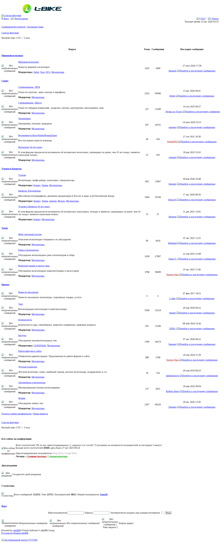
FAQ (202, 18)
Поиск (215, 18)
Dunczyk (172, 199)
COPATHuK (40, 345)
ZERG (172, 328)
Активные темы (35, 27)
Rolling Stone (172, 391)
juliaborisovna (172, 375)
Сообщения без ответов (13, 27)
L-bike (172, 298)
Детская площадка (27, 367)
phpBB (16, 530)
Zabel (36, 72)
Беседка (22, 335)
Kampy (37, 185)
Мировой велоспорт (12, 55)
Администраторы (36, 456)
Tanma (45, 185)
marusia (53, 201)
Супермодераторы (57, 456)
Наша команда (40, 413)
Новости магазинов (28, 292)
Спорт (4, 81)
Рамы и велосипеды (28, 250)
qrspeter (172, 127)
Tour (42, 72)
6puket (172, 313)
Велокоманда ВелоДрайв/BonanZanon (37, 135)
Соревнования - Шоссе (30, 103)
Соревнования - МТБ (29, 87)
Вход (6, 18)
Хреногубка (172, 274)
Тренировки (24, 118)
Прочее (5, 284)
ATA (47, 72)
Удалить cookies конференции (16, 413)
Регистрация (21, 18)
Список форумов (10, 33)
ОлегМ (103, 494)
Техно (4, 228)
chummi (172, 157)
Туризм (22, 175)
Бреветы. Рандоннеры (29, 191)
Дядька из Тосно (173, 111)
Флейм (21, 398)
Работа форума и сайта (29, 351)
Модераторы (57, 72)
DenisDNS (172, 141)
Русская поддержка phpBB (14, 533)
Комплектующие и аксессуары (34, 265)
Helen (172, 96)
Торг (20, 304)
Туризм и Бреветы (11, 168)
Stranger (172, 71)
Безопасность (25, 319)
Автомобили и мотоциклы (31, 382)
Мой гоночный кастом (29, 234)
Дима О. (172, 259)
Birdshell (172, 243)
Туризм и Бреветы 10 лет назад (34, 206)
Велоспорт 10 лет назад (30, 147)
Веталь (61, 201)
